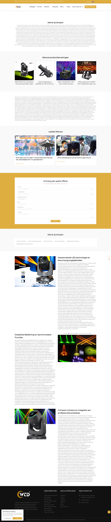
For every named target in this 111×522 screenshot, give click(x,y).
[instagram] (87, 1)
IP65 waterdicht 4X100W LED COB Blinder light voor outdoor (86, 83)
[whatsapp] (109, 259)
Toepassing (55, 6)
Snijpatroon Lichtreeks (49, 504)
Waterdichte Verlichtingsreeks (50, 495)
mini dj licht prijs (47, 241)
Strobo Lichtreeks (48, 510)
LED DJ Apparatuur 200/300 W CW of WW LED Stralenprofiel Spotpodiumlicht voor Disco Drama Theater (45, 83)
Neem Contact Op (76, 6)
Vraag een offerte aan (90, 6)
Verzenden (55, 221)
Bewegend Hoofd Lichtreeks (50, 501)
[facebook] (90, 1)
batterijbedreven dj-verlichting (25, 244)
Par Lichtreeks (47, 502)
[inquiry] (109, 256)
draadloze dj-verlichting (73, 241)
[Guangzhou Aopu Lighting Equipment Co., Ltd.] (21, 6)
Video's (62, 6)
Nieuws (68, 6)
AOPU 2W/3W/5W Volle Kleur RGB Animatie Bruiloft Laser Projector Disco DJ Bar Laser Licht (66, 83)
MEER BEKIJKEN (20, 163)
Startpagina (32, 6)
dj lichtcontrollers (21, 241)
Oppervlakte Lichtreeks (49, 512)
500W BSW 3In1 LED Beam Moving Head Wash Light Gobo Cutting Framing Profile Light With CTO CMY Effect (24, 83)
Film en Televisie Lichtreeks (50, 506)
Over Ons (39, 6)
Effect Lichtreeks (47, 508)
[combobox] (20, 194)
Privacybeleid (81, 519)
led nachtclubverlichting (34, 241)
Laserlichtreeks (47, 497)
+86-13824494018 (49, 1)
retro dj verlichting (59, 241)
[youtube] (89, 1)
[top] (109, 512)
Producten (46, 6)
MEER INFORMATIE (24, 70)
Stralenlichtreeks (47, 499)
